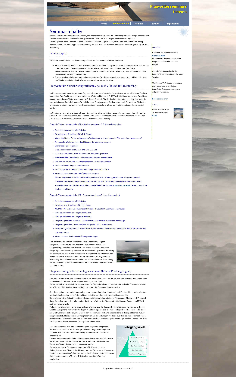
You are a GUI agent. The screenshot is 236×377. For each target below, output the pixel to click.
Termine (138, 23)
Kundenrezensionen (160, 99)
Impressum (172, 23)
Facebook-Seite (158, 56)
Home (104, 23)
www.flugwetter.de (122, 185)
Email (154, 115)
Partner (155, 23)
